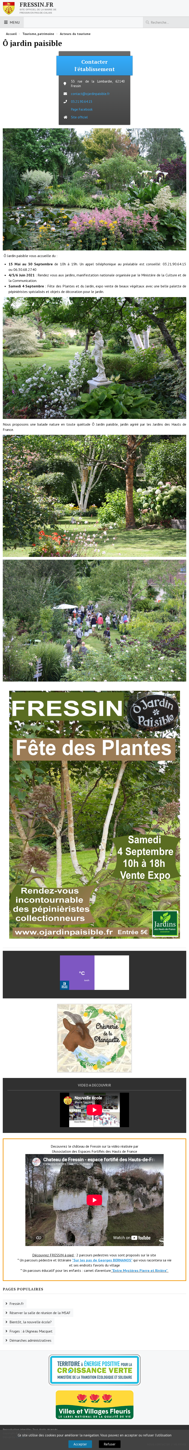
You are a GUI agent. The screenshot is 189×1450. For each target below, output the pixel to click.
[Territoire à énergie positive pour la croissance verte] (94, 1369)
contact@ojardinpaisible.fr (90, 94)
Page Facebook (82, 109)
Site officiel (79, 117)
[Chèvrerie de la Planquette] (94, 1037)
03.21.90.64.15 (81, 101)
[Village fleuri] (94, 1404)
